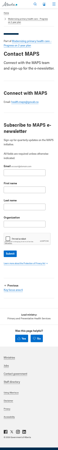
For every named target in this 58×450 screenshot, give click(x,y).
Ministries (9, 357)
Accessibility (9, 416)
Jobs (6, 365)
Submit (10, 253)
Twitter (12, 432)
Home (6, 12)
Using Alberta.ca (11, 392)
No (39, 338)
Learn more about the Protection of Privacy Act (24, 263)
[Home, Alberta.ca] (9, 4)
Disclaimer (8, 400)
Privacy (7, 408)
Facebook (5, 432)
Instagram (18, 432)
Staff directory (12, 382)
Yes (24, 338)
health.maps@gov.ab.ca (25, 102)
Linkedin (24, 432)
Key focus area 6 (13, 290)
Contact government (15, 373)
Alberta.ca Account (44, 3)
